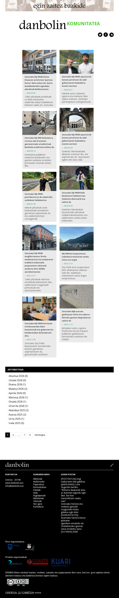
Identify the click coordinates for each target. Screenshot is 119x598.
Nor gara (37, 503)
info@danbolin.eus (14, 485)
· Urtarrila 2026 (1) (18, 406)
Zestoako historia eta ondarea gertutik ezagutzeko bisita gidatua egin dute (72, 508)
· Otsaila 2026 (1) (17, 401)
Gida (35, 492)
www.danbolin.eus (14, 482)
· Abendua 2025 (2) (18, 410)
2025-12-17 (31, 275)
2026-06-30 (31, 93)
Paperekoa (38, 484)
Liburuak (37, 501)
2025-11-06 (31, 339)
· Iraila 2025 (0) (16, 423)
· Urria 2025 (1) (16, 418)
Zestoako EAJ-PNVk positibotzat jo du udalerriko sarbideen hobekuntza (39, 197)
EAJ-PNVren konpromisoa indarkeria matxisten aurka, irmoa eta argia (75, 256)
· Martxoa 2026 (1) (18, 397)
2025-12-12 (68, 263)
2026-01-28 (31, 204)
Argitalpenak (39, 495)
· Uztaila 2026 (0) (17, 380)
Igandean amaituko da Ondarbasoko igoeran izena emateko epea (72, 526)
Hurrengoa (40, 435)
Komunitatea (39, 487)
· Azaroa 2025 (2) (17, 414)
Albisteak (37, 478)
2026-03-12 (31, 151)
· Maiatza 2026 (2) (17, 388)
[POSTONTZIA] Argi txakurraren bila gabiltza (73, 480)
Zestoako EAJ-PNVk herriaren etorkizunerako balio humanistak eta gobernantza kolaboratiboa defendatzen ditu (39, 329)
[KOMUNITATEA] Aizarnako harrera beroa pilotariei (73, 517)
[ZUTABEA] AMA (69, 531)
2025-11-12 (68, 324)
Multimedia (38, 481)
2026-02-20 (68, 206)
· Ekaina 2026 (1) (17, 384)
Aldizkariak (38, 498)
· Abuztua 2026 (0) (18, 376)
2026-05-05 (68, 147)
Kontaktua (38, 506)
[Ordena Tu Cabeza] (19, 592)
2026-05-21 (68, 90)
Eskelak (37, 489)
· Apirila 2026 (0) (17, 393)
